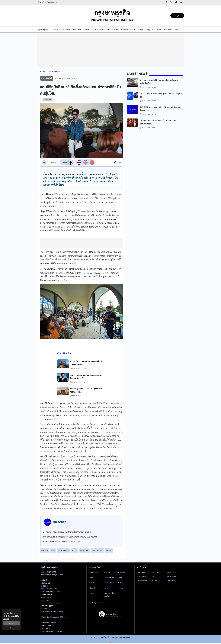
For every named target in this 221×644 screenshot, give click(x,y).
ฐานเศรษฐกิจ (171, 580)
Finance (66, 29)
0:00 (52, 163)
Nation (154, 576)
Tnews (154, 580)
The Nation (141, 572)
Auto (108, 29)
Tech (86, 29)
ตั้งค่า (11, 628)
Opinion (167, 29)
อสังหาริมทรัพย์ (54, 71)
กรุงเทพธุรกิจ (142, 576)
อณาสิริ (108, 550)
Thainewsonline (143, 580)
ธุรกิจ (53, 550)
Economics (55, 29)
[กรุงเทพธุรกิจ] (43, 29)
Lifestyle (148, 29)
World (114, 29)
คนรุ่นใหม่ (44, 550)
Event (176, 29)
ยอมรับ (11, 623)
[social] (166, 2)
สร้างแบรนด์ (84, 550)
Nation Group (157, 572)
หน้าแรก (42, 71)
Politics (140, 29)
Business (76, 29)
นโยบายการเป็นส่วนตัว (109, 595)
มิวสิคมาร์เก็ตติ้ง (97, 550)
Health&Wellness (127, 29)
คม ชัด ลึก (170, 572)
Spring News (171, 576)
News (158, 29)
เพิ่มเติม (6, 619)
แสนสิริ (74, 550)
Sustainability (97, 29)
